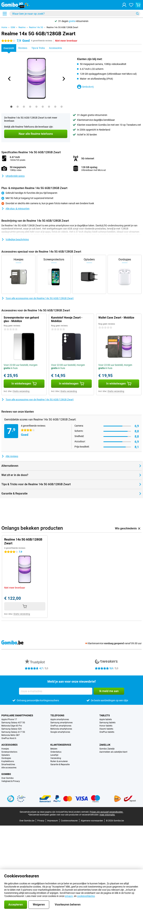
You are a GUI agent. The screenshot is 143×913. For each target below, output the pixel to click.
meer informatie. (107, 815)
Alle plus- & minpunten (17, 208)
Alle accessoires (8, 767)
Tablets (104, 715)
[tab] (11, 107)
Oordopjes (6, 758)
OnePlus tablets (106, 732)
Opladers (5, 755)
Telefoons (57, 715)
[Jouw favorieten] (131, 5)
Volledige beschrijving (17, 239)
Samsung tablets (107, 722)
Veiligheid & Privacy (10, 781)
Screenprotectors (9, 752)
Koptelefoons (7, 761)
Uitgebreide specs (15, 176)
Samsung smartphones (61, 722)
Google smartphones (60, 732)
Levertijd (54, 755)
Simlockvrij (87, 86)
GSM (13, 27)
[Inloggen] (124, 5)
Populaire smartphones (17, 715)
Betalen (53, 749)
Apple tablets (105, 719)
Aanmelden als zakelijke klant (113, 752)
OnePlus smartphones (60, 726)
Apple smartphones (59, 719)
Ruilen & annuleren (59, 761)
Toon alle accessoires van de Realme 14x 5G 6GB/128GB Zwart (40, 298)
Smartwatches (8, 764)
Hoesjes (5, 749)
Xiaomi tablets (106, 729)
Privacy (40, 820)
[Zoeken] (137, 13)
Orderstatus (55, 752)
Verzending (55, 758)
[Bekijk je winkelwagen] (138, 5)
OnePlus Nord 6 (8, 738)
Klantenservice (60, 744)
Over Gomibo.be (26, 820)
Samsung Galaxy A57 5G (13, 722)
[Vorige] (9, 78)
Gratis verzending (21, 391)
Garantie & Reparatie (60, 764)
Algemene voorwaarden (92, 820)
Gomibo (6, 774)
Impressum (52, 820)
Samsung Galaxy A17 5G (13, 732)
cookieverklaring (86, 896)
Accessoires (9, 744)
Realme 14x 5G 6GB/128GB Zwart (62, 27)
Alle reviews (12, 456)
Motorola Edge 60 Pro (11, 726)
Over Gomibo (7, 778)
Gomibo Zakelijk (107, 749)
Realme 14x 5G (36, 27)
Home (4, 27)
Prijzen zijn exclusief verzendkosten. (106, 812)
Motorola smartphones (61, 729)
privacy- (69, 896)
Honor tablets (105, 726)
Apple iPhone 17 (9, 719)
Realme (21, 27)
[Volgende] (63, 78)
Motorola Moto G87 (10, 735)
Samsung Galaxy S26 (11, 729)
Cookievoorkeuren (69, 820)
